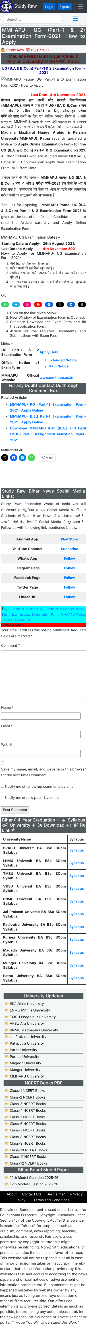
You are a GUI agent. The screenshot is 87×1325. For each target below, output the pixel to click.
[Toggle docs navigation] (75, 18)
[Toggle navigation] (81, 6)
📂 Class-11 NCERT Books (26, 1156)
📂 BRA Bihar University (24, 1004)
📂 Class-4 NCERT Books (25, 1110)
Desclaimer (55, 1194)
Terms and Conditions (51, 1200)
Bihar (5, 614)
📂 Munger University (22, 1070)
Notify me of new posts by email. (32, 798)
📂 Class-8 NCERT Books (25, 1137)
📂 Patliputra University (24, 1043)
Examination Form (45, 614)
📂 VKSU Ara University (24, 1023)
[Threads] (82, 304)
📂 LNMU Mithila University (27, 1010)
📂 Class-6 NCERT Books (25, 1124)
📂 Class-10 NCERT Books (26, 1150)
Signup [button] (65, 7)
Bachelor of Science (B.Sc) (65, 609)
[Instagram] (27, 304)
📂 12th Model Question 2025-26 (31, 1184)
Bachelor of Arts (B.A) (27, 609)
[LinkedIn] (71, 304)
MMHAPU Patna (73, 614)
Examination (20, 614)
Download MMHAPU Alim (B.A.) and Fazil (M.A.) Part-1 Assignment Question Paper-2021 (48, 434)
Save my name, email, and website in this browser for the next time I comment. (43, 772)
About (12, 1194)
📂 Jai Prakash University (25, 1037)
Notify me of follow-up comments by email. (40, 786)
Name (7, 707)
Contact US (31, 1194)
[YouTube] (38, 304)
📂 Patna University (21, 1050)
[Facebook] (49, 304)
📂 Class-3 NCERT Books (25, 1104)
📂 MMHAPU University (24, 1076)
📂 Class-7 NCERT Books (25, 1130)
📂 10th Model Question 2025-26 (31, 1178)
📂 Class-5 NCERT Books (25, 1117)
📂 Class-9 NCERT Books (25, 1143)
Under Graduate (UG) (16, 620)
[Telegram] (16, 304)
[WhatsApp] (5, 304)
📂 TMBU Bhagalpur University (30, 1017)
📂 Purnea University (22, 1056)
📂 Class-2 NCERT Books (25, 1097)
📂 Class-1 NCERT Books (25, 1090)
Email (7, 726)
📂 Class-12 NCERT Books (26, 1163)
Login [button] (49, 7)
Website (7, 745)
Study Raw (25, 6)
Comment (10, 645)
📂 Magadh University (23, 1063)
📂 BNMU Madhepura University (31, 1030)
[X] (60, 304)
